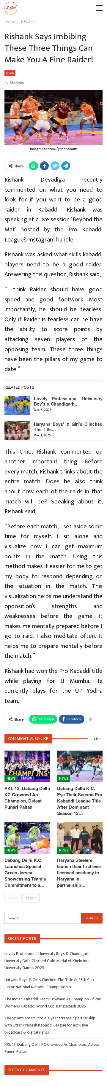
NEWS (10, 73)
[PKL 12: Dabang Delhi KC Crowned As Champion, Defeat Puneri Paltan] (27, 766)
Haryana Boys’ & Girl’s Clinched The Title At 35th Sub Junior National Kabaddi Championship (49, 983)
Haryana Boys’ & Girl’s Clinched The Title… (68, 426)
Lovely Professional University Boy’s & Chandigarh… (68, 401)
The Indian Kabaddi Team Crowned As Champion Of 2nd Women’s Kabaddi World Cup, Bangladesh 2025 (52, 1003)
